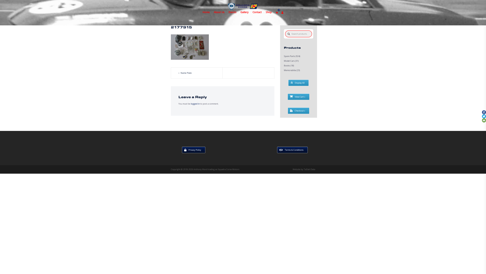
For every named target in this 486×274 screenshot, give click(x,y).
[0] (277, 12)
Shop (269, 12)
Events (232, 12)
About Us (219, 12)
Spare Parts (289, 56)
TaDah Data (309, 169)
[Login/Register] (282, 12)
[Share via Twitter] (484, 116)
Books (287, 65)
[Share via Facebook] (484, 112)
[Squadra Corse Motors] (243, 6)
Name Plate (186, 73)
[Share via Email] (484, 120)
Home (206, 12)
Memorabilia (290, 70)
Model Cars (289, 60)
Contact (257, 12)
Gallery (244, 12)
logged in (195, 103)
